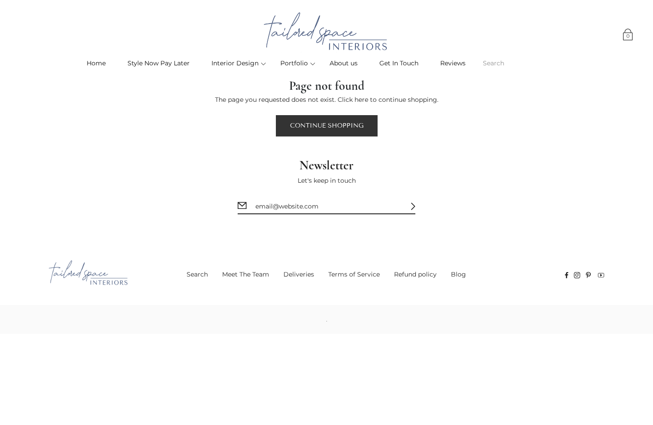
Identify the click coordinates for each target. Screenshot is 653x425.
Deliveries (298, 274)
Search (197, 274)
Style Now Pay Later (158, 63)
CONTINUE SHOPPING (326, 125)
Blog (458, 274)
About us (344, 63)
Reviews (453, 63)
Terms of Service (354, 274)
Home (96, 63)
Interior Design (235, 63)
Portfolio (294, 63)
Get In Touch (398, 63)
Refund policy (415, 274)
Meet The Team (245, 274)
